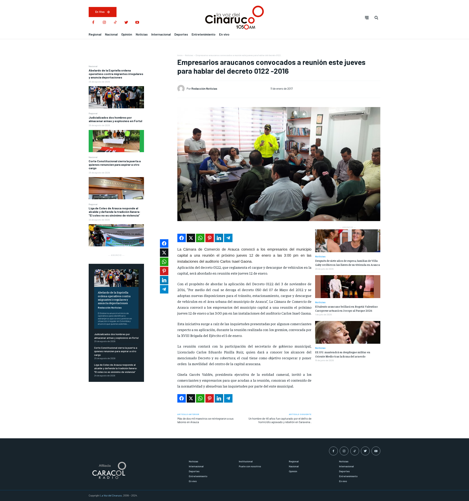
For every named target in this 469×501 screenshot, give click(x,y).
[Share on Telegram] (228, 238)
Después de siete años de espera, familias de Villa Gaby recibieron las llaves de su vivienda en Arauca (347, 262)
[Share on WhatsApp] (200, 238)
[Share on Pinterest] (209, 238)
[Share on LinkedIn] (219, 238)
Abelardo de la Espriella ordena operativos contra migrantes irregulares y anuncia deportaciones (116, 74)
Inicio (180, 55)
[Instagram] (104, 22)
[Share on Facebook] (181, 238)
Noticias (189, 55)
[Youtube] (137, 22)
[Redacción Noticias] (182, 88)
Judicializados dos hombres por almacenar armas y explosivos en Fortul (115, 119)
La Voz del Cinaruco (111, 495)
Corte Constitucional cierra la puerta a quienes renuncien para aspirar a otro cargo (115, 164)
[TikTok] (115, 22)
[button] (376, 18)
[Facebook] (93, 22)
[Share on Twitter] (191, 238)
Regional (93, 113)
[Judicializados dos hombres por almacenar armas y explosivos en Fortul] (116, 141)
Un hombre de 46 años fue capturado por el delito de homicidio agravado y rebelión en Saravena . (279, 420)
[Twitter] (126, 22)
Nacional (93, 66)
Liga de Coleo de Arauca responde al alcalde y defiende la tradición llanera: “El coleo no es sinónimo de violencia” (114, 211)
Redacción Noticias (110, 307)
